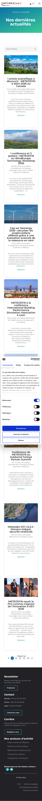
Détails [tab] (18, 365)
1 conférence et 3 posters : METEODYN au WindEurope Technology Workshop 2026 (21, 158)
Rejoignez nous (13, 732)
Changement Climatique (17, 758)
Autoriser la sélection (21, 434)
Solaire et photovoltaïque (17, 746)
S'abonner (11, 688)
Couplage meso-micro (18, 170)
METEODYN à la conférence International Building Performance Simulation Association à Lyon (21, 309)
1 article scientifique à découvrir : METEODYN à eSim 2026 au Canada (21, 82)
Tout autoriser (21, 428)
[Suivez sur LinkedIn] (7, 769)
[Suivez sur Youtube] (11, 769)
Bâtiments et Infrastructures (21, 90)
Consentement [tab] (7, 365)
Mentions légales (31, 784)
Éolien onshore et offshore (23, 171)
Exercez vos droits (30, 790)
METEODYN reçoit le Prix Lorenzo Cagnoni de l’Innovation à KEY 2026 (21, 605)
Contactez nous (13, 712)
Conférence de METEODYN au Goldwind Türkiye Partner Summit (21, 456)
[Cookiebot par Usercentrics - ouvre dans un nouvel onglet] (31, 359)
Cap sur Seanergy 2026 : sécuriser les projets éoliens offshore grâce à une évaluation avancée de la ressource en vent (21, 234)
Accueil (16, 12)
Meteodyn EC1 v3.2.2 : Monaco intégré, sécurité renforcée (21, 529)
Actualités (22, 89)
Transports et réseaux (16, 754)
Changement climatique (21, 168)
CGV (19, 784)
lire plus (21, 115)
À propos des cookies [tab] (32, 365)
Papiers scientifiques (25, 93)
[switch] (37, 406)
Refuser (21, 440)
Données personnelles (28, 787)
